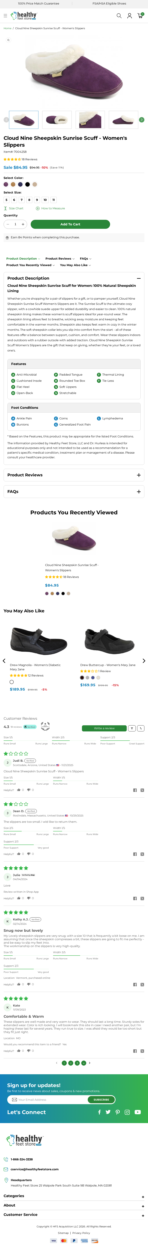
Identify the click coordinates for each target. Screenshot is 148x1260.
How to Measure (53, 208)
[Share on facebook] (135, 790)
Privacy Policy (81, 1233)
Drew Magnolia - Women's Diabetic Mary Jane (38, 667)
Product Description (21, 258)
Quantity (11, 215)
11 (54, 200)
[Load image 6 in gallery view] (57, 120)
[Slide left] (6, 120)
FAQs (84, 258)
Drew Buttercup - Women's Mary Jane (110, 665)
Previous (4, 661)
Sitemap (63, 1233)
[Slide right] (141, 120)
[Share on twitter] (142, 790)
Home (7, 28)
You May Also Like (74, 265)
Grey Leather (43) (90, 677)
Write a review (104, 728)
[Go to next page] (90, 1063)
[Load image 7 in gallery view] (90, 120)
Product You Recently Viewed (28, 265)
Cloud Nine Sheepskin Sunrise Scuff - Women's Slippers (50, 28)
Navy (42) (95, 677)
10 (45, 200)
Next (144, 661)
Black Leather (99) (84, 677)
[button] (5, 15)
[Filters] (132, 728)
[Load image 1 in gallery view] (23, 120)
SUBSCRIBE (101, 1099)
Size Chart (16, 208)
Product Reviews (58, 258)
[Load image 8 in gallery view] (123, 120)
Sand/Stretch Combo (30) (101, 677)
